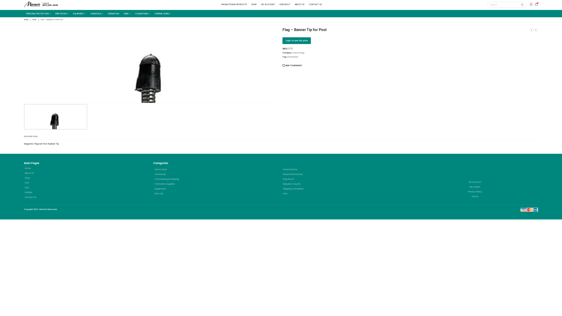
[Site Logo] (32, 4)
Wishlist (28, 192)
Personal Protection (37, 13)
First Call (159, 193)
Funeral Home (162, 13)
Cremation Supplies (165, 183)
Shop (254, 4)
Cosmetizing (141, 13)
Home (28, 168)
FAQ (27, 187)
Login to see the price (297, 40)
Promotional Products (234, 4)
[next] (536, 30)
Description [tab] (30, 136)
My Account (268, 4)
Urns (126, 13)
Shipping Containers (293, 188)
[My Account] (531, 4)
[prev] (532, 30)
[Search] (522, 4)
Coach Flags (298, 52)
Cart (27, 182)
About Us (299, 4)
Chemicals (95, 13)
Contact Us (315, 4)
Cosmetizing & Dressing (167, 179)
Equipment (78, 13)
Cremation (113, 13)
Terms (475, 196)
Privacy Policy (475, 191)
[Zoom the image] (429, 166)
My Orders (475, 186)
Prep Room (61, 13)
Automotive (292, 57)
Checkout (284, 4)
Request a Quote (291, 183)
